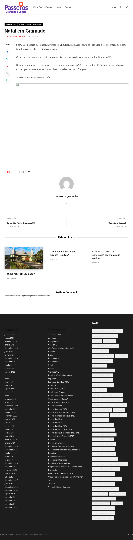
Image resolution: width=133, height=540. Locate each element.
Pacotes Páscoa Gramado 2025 (61, 436)
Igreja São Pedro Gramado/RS (21, 223)
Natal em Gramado (102, 410)
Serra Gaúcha (99, 494)
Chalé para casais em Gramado (61, 348)
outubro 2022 (10, 365)
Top (131, 534)
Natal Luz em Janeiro (103, 439)
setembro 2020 (11, 416)
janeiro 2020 (10, 443)
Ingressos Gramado (102, 375)
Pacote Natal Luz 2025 (57, 426)
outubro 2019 (10, 453)
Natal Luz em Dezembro (104, 434)
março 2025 (9, 338)
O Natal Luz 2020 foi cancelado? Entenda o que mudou (106, 255)
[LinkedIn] (24, 172)
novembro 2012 (11, 500)
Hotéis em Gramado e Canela (60, 375)
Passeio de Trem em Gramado (106, 479)
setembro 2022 (11, 369)
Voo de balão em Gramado (59, 487)
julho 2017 (9, 484)
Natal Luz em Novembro (104, 444)
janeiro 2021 (10, 402)
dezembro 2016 (11, 487)
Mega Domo (99, 390)
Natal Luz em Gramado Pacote (60, 396)
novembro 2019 (11, 450)
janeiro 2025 (10, 345)
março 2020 (9, 436)
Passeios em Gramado (57, 460)
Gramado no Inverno (102, 361)
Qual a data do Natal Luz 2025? (61, 473)
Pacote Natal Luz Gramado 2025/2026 (64, 433)
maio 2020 (9, 429)
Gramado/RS (11, 24)
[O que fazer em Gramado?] (24, 258)
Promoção (52, 470)
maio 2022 (9, 379)
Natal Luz (52, 385)
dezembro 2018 (11, 463)
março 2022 (9, 385)
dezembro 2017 (11, 480)
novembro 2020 (11, 409)
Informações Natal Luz (103, 370)
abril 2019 (9, 460)
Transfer (51, 484)
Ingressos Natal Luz (102, 380)
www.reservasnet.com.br (38, 77)
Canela (97, 341)
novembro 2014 (11, 490)
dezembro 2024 (11, 348)
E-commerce (53, 358)
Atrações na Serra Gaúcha (105, 336)
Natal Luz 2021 (118, 415)
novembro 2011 (11, 504)
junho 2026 (9, 335)
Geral (50, 365)
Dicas (50, 355)
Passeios (52, 453)
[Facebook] (7, 52)
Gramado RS (99, 366)
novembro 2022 (11, 362)
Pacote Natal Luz (55, 419)
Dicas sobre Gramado (103, 356)
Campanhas (53, 341)
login (24, 296)
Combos (51, 352)
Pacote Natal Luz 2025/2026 (60, 429)
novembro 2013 (11, 497)
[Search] (126, 7)
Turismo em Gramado (103, 508)
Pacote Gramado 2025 (57, 409)
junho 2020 (9, 426)
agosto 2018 (10, 473)
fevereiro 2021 (11, 399)
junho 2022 (9, 375)
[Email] (7, 73)
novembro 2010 (11, 507)
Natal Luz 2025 (100, 420)
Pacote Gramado (55, 406)
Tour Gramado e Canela (104, 498)
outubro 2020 (10, 412)
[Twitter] (7, 59)
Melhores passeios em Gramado (107, 400)
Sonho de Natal (117, 494)
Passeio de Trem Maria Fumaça (61, 446)
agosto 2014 (10, 494)
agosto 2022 (10, 372)
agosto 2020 (10, 419)
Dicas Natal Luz (100, 351)
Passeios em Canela (56, 457)
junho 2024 (9, 355)
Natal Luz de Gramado (57, 392)
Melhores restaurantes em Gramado (109, 405)
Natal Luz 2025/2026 (56, 389)
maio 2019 (9, 457)
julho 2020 (9, 423)
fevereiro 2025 (11, 341)
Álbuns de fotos (54, 335)
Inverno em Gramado (103, 385)
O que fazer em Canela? (58, 399)
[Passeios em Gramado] (16, 7)
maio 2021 (9, 396)
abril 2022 (9, 382)
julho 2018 (9, 477)
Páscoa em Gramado (57, 443)
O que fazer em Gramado (105, 459)
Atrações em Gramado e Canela (107, 331)
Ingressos (52, 379)
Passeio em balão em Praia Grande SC (64, 450)
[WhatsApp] (7, 80)
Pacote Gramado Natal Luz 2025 (61, 412)
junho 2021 (9, 392)
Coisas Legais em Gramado (105, 346)
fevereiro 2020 (11, 440)
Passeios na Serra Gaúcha (59, 463)
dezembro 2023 (11, 358)
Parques (51, 440)
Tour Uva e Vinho (101, 503)
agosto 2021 (10, 389)
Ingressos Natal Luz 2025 (58, 382)
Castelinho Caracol (117, 223)
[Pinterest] (7, 66)
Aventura (52, 338)
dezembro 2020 (11, 406)
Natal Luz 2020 (100, 415)
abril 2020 (9, 433)
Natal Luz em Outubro (103, 449)
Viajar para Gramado (102, 518)
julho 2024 (9, 352)
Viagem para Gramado (103, 513)
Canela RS (110, 341)
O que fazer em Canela (104, 454)
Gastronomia (53, 362)
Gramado (52, 369)
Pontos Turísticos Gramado (105, 489)
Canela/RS (52, 345)
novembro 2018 (11, 467)
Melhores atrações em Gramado (107, 395)
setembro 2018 (11, 470)
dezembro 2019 (11, 446)
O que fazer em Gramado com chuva (109, 464)
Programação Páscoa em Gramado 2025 (65, 467)
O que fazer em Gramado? (30, 24)
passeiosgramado (16, 37)
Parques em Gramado (103, 474)
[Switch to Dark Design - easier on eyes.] (120, 7)
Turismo (117, 503)
